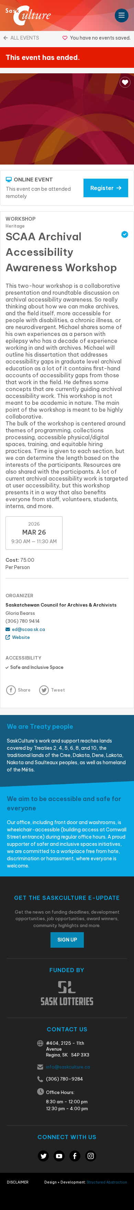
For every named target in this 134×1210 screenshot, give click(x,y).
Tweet (58, 690)
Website (20, 637)
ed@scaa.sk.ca (27, 629)
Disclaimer (18, 1182)
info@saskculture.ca (68, 1067)
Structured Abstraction (107, 1182)
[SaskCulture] (28, 15)
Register (103, 188)
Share (24, 690)
